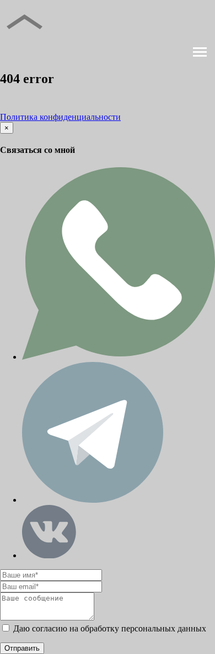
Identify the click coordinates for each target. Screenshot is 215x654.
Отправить (22, 648)
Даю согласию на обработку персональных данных (108, 628)
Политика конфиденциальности (60, 117)
